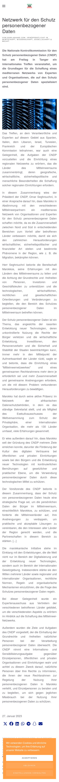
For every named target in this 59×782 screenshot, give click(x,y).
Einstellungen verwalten (29, 773)
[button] (3, 6)
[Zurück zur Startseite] (29, 6)
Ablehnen (29, 765)
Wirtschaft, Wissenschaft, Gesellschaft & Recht (27, 40)
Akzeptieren (29, 758)
